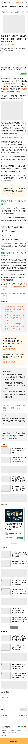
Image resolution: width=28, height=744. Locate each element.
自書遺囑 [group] (17, 12)
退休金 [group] (10, 12)
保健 (18, 408)
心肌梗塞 (11, 408)
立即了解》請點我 (9, 349)
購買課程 (18, 2)
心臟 (4, 405)
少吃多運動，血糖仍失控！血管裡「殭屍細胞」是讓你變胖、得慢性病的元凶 (19, 488)
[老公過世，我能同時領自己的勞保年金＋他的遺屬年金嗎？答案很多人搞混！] (6, 675)
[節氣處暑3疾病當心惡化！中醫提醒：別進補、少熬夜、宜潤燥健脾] (6, 611)
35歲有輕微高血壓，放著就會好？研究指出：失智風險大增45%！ (19, 460)
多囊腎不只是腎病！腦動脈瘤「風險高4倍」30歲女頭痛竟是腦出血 (19, 620)
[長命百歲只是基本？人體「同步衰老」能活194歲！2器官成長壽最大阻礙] (6, 591)
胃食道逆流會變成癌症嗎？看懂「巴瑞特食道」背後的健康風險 (19, 582)
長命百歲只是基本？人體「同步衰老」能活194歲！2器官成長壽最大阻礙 (19, 591)
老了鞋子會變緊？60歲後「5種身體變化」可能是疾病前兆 (19, 554)
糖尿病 (4, 408)
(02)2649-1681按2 (11, 732)
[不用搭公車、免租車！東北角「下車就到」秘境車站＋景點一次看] (6, 647)
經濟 (24, 405)
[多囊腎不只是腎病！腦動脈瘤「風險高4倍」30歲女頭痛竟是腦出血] (6, 620)
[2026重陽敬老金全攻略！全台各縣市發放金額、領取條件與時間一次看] (6, 638)
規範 (2, 709)
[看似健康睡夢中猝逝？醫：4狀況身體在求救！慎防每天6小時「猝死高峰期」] (6, 479)
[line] (22, 726)
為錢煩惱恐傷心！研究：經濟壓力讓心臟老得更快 (14, 286)
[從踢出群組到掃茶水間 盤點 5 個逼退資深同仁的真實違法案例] (6, 666)
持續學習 (13, 6)
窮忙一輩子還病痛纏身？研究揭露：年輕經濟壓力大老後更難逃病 (14, 317)
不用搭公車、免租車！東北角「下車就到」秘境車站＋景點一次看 (19, 647)
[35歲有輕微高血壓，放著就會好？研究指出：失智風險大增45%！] (6, 460)
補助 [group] (23, 12)
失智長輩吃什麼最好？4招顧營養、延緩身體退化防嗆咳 (19, 563)
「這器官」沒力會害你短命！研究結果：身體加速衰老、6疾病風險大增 (15, 309)
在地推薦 (20, 6)
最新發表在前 (22, 715)
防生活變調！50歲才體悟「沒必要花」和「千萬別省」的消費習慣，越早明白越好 (15, 326)
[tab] (11, 543)
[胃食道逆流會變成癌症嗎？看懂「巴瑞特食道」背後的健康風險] (6, 582)
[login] (22, 2)
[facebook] (19, 726)
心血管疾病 (17, 405)
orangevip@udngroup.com (14, 730)
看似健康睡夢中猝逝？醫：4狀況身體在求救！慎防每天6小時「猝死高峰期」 (19, 479)
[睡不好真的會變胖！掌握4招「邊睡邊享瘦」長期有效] (6, 451)
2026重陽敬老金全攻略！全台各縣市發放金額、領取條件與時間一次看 (19, 638)
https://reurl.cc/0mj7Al (11, 193)
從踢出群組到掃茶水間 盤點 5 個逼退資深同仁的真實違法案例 (19, 666)
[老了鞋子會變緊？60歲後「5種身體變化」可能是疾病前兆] (6, 554)
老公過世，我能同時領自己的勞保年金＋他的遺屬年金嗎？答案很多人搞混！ (19, 675)
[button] (25, 2)
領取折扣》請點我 (9, 362)
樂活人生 (5, 410)
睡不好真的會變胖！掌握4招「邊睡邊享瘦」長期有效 (19, 451)
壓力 (9, 405)
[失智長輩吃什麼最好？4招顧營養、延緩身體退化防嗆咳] (6, 563)
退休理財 (5, 6)
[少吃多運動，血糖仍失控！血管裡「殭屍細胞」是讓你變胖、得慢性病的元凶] (6, 488)
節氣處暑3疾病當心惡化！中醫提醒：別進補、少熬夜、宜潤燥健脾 (19, 611)
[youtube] (25, 726)
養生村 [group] (3, 12)
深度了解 (20, 538)
